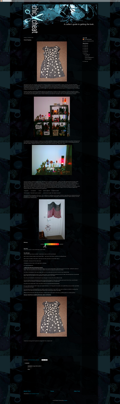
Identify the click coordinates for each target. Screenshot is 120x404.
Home (52, 391)
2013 (85, 49)
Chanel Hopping (88, 59)
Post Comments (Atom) (34, 393)
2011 (85, 53)
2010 (85, 61)
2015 (85, 46)
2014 (85, 48)
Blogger (65, 400)
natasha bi (30, 366)
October (87, 54)
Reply (29, 369)
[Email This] (42, 360)
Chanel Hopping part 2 (89, 57)
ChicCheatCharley (88, 39)
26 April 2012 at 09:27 (36, 366)
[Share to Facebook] (45, 360)
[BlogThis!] (43, 360)
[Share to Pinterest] (47, 360)
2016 (85, 45)
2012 (85, 51)
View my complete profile (88, 40)
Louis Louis (87, 55)
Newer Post (27, 391)
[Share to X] (44, 360)
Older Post (77, 391)
